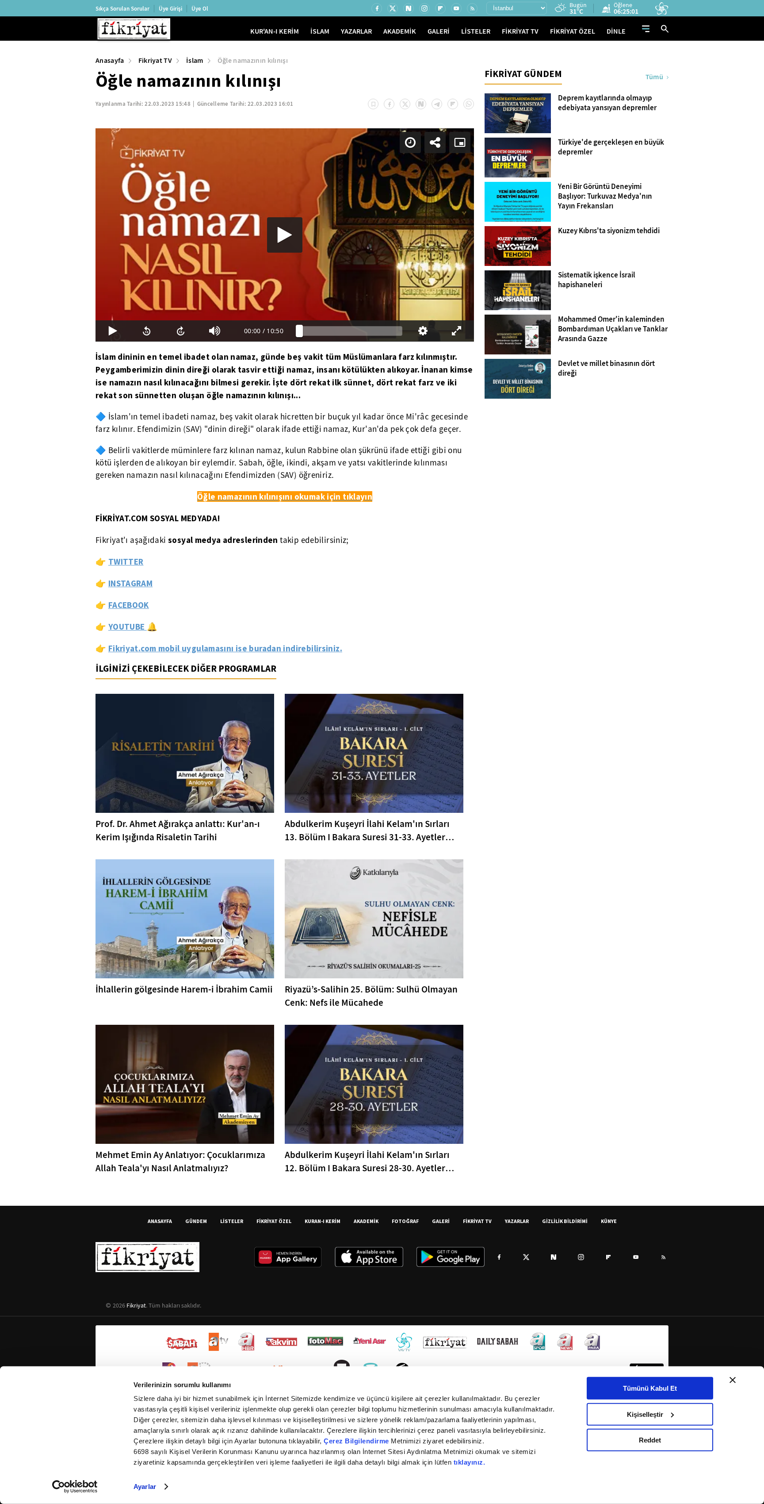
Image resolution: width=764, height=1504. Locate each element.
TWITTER (126, 561)
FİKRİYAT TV (520, 31)
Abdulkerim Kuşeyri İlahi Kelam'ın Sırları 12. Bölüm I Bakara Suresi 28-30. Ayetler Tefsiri (367, 1162)
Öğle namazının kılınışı (253, 60)
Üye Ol (199, 8)
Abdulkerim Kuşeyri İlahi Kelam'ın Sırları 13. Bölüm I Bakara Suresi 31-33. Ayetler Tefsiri (367, 831)
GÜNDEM (196, 1221)
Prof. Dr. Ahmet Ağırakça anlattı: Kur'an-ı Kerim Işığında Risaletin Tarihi (178, 830)
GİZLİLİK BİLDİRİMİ (565, 1221)
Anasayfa (110, 60)
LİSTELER (475, 31)
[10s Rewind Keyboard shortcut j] (147, 331)
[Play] (284, 235)
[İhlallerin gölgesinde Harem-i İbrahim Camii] (185, 918)
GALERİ (439, 31)
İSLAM (319, 31)
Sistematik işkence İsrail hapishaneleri (596, 280)
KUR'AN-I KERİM (274, 31)
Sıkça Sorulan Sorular (122, 8)
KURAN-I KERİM (322, 1221)
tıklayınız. (469, 1462)
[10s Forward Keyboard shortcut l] (181, 331)
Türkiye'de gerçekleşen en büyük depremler (611, 147)
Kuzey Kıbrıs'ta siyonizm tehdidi (609, 231)
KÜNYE (609, 1221)
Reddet (650, 1440)
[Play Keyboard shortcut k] (113, 331)
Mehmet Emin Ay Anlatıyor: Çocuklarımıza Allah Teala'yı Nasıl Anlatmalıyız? (180, 1161)
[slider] (351, 331)
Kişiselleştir (645, 1414)
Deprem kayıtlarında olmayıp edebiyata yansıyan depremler (607, 103)
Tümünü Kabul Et (650, 1388)
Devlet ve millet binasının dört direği (606, 368)
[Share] (435, 142)
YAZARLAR (356, 31)
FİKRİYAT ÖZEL (572, 31)
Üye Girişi (170, 8)
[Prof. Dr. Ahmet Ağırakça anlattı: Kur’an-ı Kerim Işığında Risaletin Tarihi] (185, 753)
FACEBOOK (128, 605)
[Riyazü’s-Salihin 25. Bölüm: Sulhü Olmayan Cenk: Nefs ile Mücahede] (374, 918)
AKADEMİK (399, 31)
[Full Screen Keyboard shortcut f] (457, 331)
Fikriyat (136, 1305)
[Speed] (410, 142)
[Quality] (423, 331)
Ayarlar (145, 1486)
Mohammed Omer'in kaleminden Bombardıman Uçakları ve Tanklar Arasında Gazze (613, 329)
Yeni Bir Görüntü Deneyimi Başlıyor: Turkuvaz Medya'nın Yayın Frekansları (605, 196)
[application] (285, 235)
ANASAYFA (160, 1221)
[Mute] (215, 331)
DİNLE (616, 31)
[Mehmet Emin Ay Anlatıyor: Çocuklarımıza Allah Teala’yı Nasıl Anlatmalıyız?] (185, 1084)
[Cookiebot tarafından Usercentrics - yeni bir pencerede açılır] (75, 1486)
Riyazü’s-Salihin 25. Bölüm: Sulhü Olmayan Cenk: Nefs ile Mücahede (371, 996)
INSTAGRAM (130, 583)
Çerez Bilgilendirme (357, 1441)
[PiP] (459, 142)
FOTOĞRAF (405, 1221)
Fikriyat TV (155, 60)
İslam (194, 60)
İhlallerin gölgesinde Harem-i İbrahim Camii (184, 989)
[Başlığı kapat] (733, 1380)
